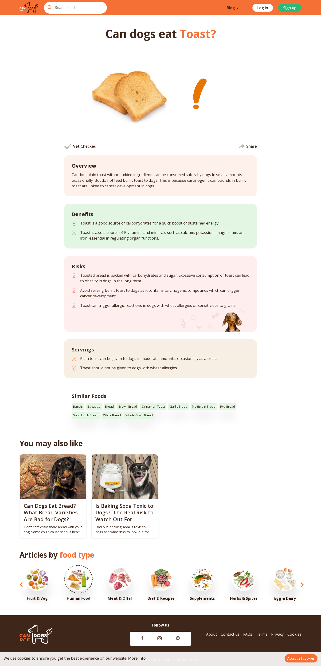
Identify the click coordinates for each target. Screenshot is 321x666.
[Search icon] (49, 7)
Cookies (294, 634)
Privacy (277, 634)
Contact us (230, 634)
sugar (172, 275)
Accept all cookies (301, 658)
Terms (261, 634)
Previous (21, 584)
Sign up (290, 7)
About (211, 634)
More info (137, 658)
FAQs (247, 634)
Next (302, 584)
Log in (262, 7)
